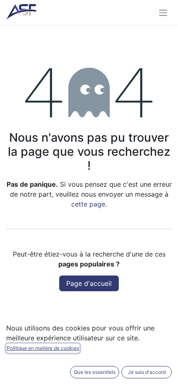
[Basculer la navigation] (163, 12)
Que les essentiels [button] (94, 372)
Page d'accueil (89, 283)
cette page (88, 204)
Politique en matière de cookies (43, 348)
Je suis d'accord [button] (147, 372)
